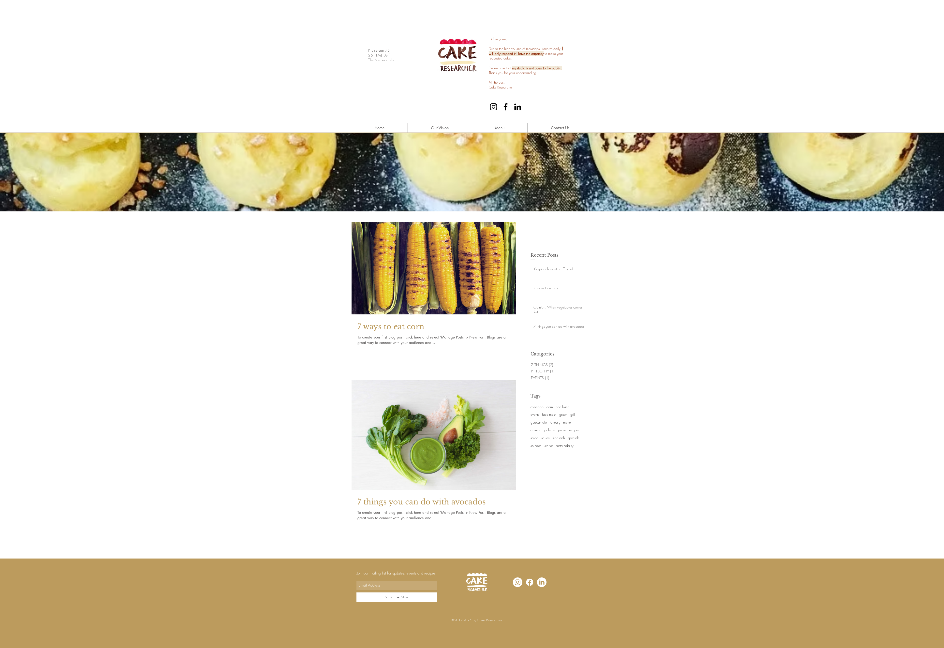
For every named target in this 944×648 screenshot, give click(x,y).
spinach (536, 445)
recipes (574, 429)
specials (573, 437)
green (563, 414)
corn (549, 406)
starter (549, 445)
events (535, 414)
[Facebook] (505, 107)
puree (562, 429)
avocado (537, 406)
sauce (545, 437)
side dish (559, 437)
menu (567, 422)
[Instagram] (493, 107)
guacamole (539, 422)
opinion (536, 429)
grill (572, 414)
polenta (549, 429)
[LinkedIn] (517, 107)
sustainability (565, 445)
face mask (549, 414)
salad (534, 437)
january (555, 422)
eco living (563, 406)
